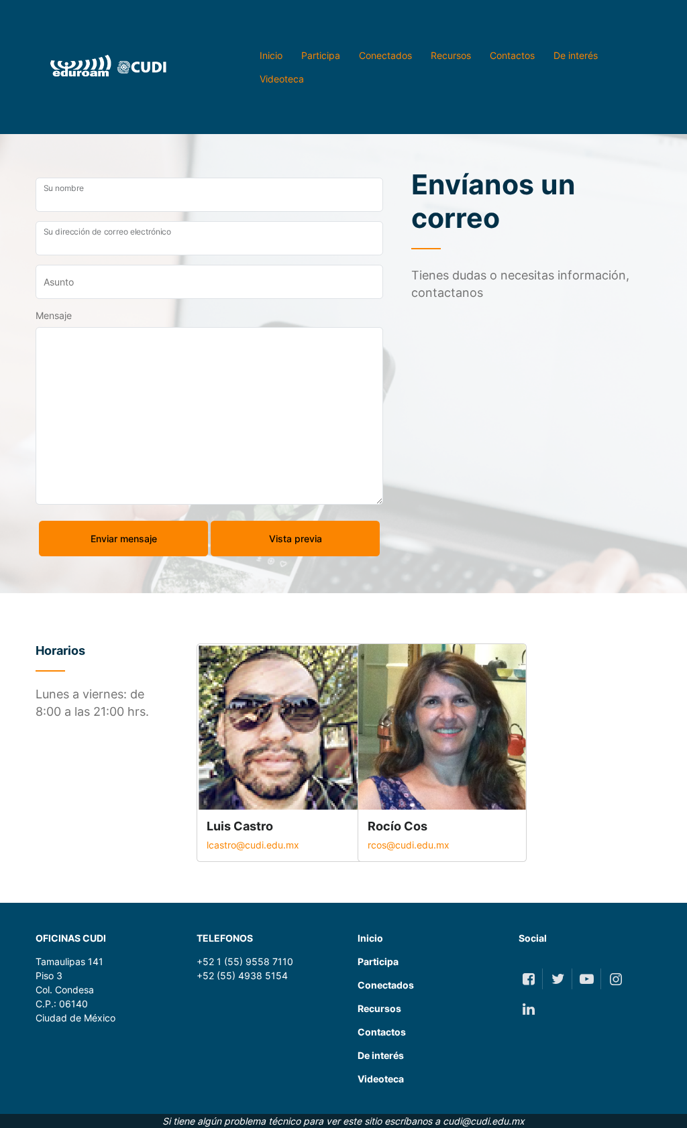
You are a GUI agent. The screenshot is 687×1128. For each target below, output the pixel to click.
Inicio (271, 55)
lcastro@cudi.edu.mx (253, 845)
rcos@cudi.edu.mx (409, 845)
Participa (320, 55)
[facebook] (528, 979)
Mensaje (54, 315)
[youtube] (586, 979)
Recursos (451, 55)
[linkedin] (528, 1009)
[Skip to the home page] (102, 67)
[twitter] (557, 979)
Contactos (512, 55)
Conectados (385, 55)
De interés (575, 55)
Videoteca (282, 78)
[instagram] (615, 979)
